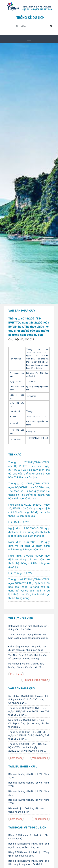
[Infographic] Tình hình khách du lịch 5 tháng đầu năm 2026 (28, 628)
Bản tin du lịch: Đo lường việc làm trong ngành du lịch (26, 810)
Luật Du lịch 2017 (18, 522)
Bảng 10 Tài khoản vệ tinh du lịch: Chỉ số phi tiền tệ (28, 837)
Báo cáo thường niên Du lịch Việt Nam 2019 (28, 776)
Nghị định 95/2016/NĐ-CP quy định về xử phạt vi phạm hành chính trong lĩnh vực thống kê (29, 545)
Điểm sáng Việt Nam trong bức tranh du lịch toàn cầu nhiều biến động (27, 648)
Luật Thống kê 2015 (20, 573)
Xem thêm (16, 674)
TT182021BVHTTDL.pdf (37, 438)
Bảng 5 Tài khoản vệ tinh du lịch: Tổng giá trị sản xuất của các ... (28, 854)
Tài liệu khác (40, 818)
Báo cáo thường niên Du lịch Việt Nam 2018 (28, 784)
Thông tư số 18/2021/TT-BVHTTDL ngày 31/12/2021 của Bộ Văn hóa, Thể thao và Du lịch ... (28, 735)
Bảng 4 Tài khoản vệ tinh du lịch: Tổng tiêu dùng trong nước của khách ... (28, 862)
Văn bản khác (40, 757)
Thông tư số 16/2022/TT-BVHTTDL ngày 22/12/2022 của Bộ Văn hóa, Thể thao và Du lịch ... (28, 711)
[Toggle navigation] (29, 39)
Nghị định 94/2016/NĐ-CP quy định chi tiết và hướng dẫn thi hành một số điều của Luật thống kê (29, 532)
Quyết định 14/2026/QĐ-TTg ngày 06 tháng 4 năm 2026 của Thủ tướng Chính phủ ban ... (28, 699)
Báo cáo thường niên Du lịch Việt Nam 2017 (28, 793)
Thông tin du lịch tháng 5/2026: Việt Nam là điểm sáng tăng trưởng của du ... (28, 638)
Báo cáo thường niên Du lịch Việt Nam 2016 (28, 801)
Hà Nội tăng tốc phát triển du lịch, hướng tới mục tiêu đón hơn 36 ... (26, 665)
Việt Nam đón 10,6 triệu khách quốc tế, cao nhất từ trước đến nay (27, 657)
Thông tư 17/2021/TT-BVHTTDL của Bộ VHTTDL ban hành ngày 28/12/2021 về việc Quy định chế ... (27, 747)
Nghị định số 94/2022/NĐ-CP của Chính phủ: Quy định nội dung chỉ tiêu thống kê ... (28, 723)
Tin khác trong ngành (35, 679)
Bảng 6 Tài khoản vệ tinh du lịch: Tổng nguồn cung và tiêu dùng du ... (28, 845)
